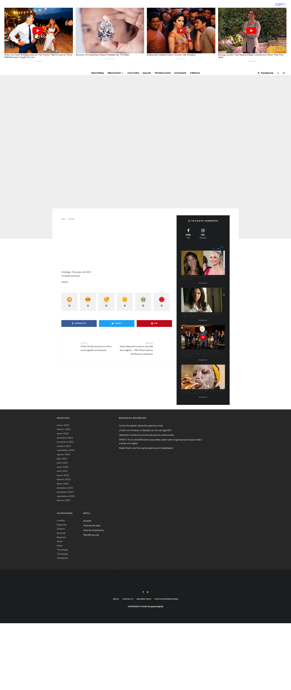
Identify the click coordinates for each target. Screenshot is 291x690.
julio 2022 (62, 458)
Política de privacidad (166, 599)
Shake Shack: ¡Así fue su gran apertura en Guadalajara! (146, 448)
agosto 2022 (63, 454)
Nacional (97, 72)
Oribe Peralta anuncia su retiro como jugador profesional (96, 346)
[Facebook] (143, 592)
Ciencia (195, 72)
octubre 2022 (64, 446)
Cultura (133, 72)
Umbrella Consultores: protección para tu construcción (146, 435)
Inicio (116, 599)
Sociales (180, 72)
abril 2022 (62, 471)
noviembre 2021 (65, 492)
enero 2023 (63, 433)
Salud (147, 72)
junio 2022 (62, 463)
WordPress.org (91, 534)
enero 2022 (63, 483)
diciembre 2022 (65, 438)
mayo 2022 (63, 467)
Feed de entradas (91, 525)
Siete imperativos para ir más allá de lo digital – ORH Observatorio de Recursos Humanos (136, 348)
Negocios (114, 72)
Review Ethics (144, 599)
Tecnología (162, 72)
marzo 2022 (63, 475)
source (64, 281)
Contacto (127, 599)
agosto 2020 (63, 500)
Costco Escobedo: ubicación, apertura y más (141, 425)
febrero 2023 (64, 429)
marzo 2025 (63, 425)
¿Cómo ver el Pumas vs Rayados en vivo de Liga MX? (145, 430)
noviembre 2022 (65, 442)
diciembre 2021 (65, 488)
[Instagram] (147, 592)
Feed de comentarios (93, 530)
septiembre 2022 (66, 450)
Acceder (87, 520)
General (125, 116)
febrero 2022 (64, 479)
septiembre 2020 (66, 496)
